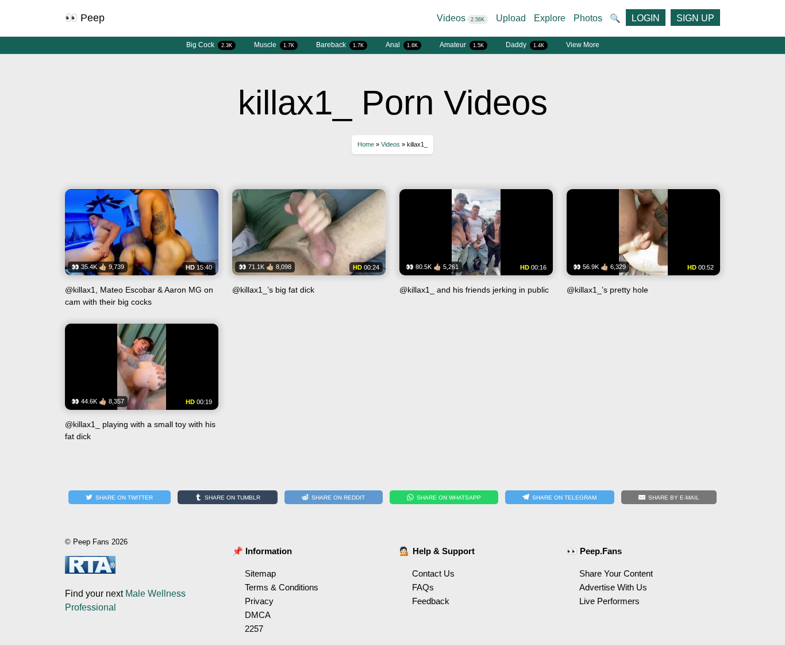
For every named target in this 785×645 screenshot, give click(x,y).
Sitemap (260, 573)
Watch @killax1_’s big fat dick (308, 252)
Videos (460, 18)
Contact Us (433, 573)
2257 (254, 629)
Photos (588, 18)
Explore (549, 18)
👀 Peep (85, 18)
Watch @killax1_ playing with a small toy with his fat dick (141, 387)
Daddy (525, 45)
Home (365, 144)
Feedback (430, 601)
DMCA (258, 615)
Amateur (462, 45)
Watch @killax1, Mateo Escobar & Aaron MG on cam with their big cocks (141, 252)
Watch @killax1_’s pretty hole (643, 252)
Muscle (274, 45)
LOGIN (646, 18)
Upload (511, 18)
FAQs (423, 587)
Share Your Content (616, 573)
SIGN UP (695, 18)
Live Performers (609, 601)
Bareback (340, 45)
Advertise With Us (613, 587)
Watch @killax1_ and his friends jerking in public (476, 252)
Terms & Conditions (281, 587)
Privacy (259, 601)
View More (582, 45)
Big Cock (209, 45)
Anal (402, 45)
